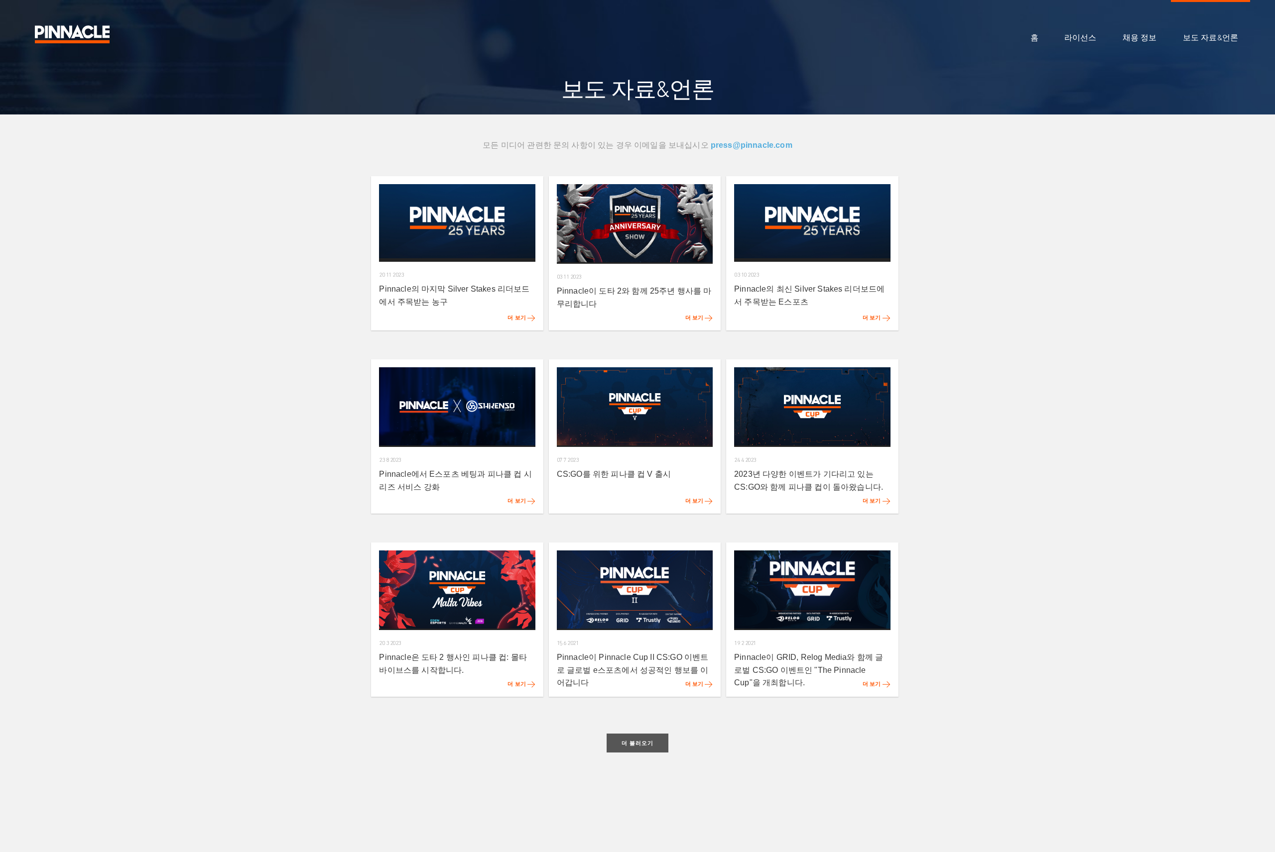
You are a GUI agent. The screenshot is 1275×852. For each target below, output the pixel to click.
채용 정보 (1140, 38)
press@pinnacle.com (751, 145)
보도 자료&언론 (1210, 38)
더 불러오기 (637, 743)
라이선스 (1080, 38)
